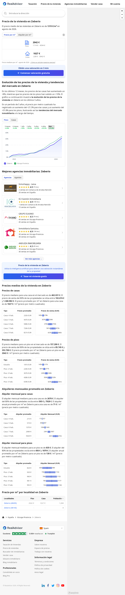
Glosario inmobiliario (11, 559)
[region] (96, 301)
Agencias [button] (7, 177)
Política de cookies (42, 568)
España (11, 517)
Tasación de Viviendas (12, 544)
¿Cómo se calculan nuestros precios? (42, 62)
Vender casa (97, 4)
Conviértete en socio (11, 572)
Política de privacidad (43, 565)
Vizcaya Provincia (24, 517)
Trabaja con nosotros (43, 551)
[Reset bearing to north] (122, 18)
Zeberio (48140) (10, 508)
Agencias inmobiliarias (76, 4)
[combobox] (33, 13)
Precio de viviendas (11, 548)
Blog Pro (6, 576)
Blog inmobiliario (10, 562)
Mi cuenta (115, 4)
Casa (43, 498)
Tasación (32, 4)
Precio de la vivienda (51, 4)
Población (57, 498)
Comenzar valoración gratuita (35, 73)
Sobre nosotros (41, 544)
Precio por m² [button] (9, 35)
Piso (32, 498)
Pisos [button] (6, 120)
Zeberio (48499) (10, 503)
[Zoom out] (122, 14)
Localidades (9, 498)
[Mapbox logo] (73, 592)
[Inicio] (3, 517)
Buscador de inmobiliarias (13, 551)
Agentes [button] (17, 177)
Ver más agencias (33, 259)
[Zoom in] (122, 11)
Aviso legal (39, 572)
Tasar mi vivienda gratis (35, 276)
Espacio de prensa (42, 548)
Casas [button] (13, 120)
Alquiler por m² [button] (24, 35)
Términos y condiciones (44, 561)
